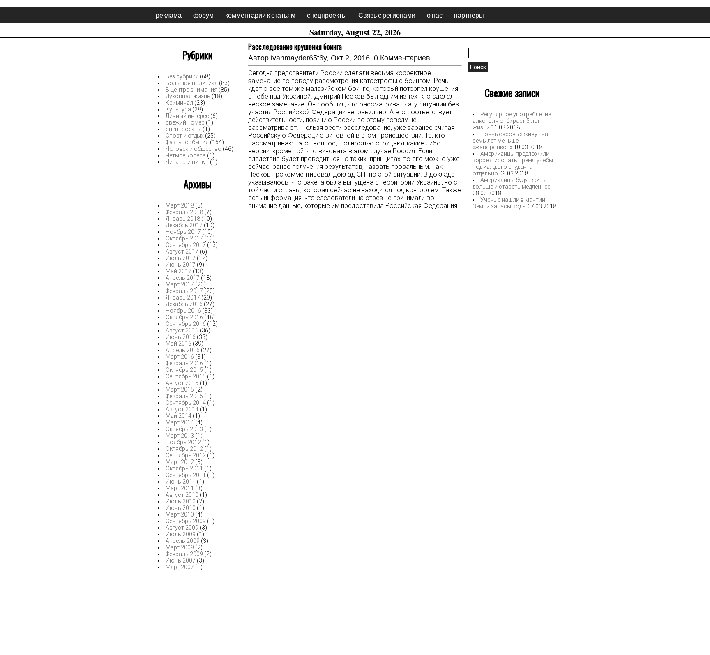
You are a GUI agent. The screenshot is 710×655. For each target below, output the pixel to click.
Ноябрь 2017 (183, 231)
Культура (178, 109)
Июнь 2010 (181, 508)
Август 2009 (182, 527)
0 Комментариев (402, 58)
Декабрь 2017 (184, 225)
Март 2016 (180, 356)
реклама (169, 15)
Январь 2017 (183, 297)
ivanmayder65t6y (299, 58)
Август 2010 (182, 494)
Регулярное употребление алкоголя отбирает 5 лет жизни (512, 121)
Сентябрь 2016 (186, 324)
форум (203, 15)
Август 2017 (182, 251)
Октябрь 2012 (184, 448)
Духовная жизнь (188, 96)
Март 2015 (180, 389)
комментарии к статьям (260, 15)
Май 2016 (178, 343)
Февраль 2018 (184, 212)
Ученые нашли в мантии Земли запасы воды (509, 203)
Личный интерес (187, 116)
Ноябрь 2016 (183, 310)
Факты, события (187, 142)
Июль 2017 (181, 258)
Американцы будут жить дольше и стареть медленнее (511, 183)
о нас (435, 15)
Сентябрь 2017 (186, 245)
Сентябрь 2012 (186, 455)
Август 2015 (182, 383)
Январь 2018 (183, 218)
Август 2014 (182, 409)
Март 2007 (180, 567)
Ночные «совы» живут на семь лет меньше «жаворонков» (510, 140)
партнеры (469, 15)
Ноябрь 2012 (183, 442)
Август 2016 (182, 330)
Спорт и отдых (185, 135)
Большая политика (192, 83)
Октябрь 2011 (184, 468)
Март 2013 (180, 435)
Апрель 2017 (183, 277)
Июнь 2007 (181, 560)
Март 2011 (180, 488)
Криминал (179, 102)
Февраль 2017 (184, 291)
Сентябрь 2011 (186, 475)
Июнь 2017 (181, 264)
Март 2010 (180, 514)
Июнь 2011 (181, 481)
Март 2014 (180, 422)
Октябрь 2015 (184, 370)
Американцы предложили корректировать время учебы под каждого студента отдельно (513, 163)
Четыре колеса (186, 155)
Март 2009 (180, 547)
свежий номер (185, 122)
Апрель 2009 (183, 540)
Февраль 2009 (184, 554)
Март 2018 (180, 205)
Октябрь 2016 (184, 317)
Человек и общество (193, 148)
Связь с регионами (386, 15)
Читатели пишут (187, 162)
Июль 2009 (181, 534)
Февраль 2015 (184, 396)
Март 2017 (180, 284)
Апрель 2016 (183, 350)
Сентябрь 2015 (186, 376)
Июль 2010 (181, 501)
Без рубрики (182, 76)
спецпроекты (327, 15)
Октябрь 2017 (184, 238)
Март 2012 (180, 462)
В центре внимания (191, 89)
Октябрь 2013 (184, 429)
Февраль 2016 (184, 363)
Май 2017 (178, 271)
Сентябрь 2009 (186, 521)
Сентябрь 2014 (186, 402)
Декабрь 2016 (184, 304)
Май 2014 (178, 416)
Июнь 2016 (181, 337)
